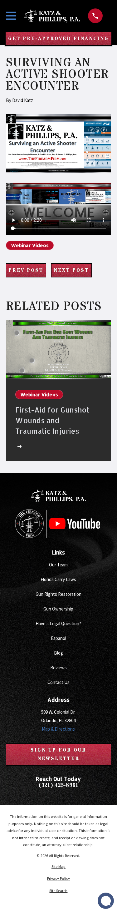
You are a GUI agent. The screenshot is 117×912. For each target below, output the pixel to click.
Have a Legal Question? (58, 623)
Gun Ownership (58, 609)
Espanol (58, 638)
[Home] (52, 16)
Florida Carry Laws (58, 579)
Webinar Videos (30, 245)
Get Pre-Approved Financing (58, 38)
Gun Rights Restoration (58, 594)
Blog (58, 653)
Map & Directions (58, 729)
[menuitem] (58, 866)
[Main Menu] (11, 16)
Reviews (58, 668)
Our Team (58, 565)
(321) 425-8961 (58, 785)
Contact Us (58, 682)
